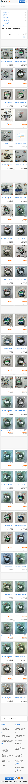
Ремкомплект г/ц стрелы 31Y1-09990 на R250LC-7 (7, 410)
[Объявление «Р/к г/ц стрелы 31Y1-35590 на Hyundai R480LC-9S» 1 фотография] (21, 340)
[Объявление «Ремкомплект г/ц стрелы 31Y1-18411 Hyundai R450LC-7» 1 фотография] (7, 517)
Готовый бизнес (18, 770)
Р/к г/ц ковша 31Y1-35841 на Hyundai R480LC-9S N (21, 369)
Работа (18, 3)
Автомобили (4, 725)
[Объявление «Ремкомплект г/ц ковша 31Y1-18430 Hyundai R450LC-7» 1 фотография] (7, 538)
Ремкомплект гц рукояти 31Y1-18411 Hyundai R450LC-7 (21, 505)
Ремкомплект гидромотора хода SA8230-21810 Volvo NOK (7, 102)
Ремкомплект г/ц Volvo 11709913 (7, 143)
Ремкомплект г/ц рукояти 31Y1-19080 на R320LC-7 (21, 546)
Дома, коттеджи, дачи (6, 736)
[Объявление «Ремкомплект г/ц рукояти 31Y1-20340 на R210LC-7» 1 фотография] (21, 558)
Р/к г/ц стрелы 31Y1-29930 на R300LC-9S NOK (7, 279)
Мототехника (4, 727)
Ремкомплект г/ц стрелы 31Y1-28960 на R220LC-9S (7, 635)
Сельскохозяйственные (19, 767)
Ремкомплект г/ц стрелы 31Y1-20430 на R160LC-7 (7, 594)
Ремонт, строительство (6, 761)
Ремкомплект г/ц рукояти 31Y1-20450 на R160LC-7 (21, 594)
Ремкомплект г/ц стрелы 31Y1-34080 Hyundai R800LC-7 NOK (21, 328)
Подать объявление (10, 778)
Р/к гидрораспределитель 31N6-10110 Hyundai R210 (21, 389)
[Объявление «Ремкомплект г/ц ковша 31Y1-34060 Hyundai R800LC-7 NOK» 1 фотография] (21, 292)
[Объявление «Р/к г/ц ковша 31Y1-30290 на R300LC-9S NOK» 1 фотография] (7, 292)
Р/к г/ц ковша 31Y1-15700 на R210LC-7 (7, 484)
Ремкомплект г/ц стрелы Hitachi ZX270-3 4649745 (7, 697)
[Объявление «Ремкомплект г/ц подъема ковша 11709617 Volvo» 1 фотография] (21, 115)
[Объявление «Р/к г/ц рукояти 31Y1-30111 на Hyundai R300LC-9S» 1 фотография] (21, 271)
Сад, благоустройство (6, 762)
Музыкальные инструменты (20, 759)
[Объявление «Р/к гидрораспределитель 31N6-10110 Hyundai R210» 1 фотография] (21, 382)
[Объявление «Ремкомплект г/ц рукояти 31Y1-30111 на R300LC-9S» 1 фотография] (21, 648)
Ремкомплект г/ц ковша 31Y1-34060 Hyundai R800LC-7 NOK (21, 300)
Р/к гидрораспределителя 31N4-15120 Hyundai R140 (7, 389)
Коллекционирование (19, 757)
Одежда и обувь (18, 725)
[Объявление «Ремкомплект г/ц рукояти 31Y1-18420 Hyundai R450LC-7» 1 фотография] (21, 517)
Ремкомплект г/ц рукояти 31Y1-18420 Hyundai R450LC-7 (21, 525)
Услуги (22, 3)
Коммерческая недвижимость (7, 740)
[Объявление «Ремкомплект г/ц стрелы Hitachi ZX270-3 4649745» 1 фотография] (7, 689)
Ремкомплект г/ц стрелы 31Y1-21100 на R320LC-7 (7, 615)
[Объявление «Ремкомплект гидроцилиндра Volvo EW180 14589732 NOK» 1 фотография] (7, 74)
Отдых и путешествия (19, 760)
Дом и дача (5, 18)
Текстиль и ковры (18, 740)
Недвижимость (12, 3)
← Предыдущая (6, 718)
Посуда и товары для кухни (20, 735)
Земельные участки (5, 737)
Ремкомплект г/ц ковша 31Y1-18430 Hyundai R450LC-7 (7, 546)
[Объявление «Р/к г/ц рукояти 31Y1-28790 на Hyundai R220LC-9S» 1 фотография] (21, 230)
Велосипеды (17, 755)
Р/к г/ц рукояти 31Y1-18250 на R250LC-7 (7, 505)
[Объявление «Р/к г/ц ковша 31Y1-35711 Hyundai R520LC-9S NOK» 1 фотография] (7, 361)
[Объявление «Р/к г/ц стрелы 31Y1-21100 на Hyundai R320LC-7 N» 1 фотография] (7, 230)
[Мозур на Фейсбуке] (22, 778)
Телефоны (17, 749)
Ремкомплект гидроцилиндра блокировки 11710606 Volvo (21, 143)
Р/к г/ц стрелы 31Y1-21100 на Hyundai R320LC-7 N (7, 238)
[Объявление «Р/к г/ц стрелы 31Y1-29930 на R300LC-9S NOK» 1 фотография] (7, 271)
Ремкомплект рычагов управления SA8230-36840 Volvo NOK (21, 102)
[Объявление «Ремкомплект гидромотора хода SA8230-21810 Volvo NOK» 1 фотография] (7, 94)
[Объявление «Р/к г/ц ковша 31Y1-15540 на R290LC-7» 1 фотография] (21, 456)
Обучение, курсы (5, 756)
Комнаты (3, 735)
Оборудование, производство (7, 755)
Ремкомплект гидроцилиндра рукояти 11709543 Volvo (7, 123)
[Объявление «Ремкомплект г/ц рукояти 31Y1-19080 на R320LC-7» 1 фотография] (21, 538)
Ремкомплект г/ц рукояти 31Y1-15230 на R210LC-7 (21, 430)
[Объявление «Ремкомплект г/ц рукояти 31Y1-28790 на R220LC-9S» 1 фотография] (21, 607)
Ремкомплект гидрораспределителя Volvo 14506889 (7, 197)
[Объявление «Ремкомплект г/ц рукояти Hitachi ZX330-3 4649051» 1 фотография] (7, 669)
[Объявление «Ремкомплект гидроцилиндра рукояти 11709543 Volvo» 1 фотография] (7, 115)
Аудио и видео (18, 743)
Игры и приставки (18, 744)
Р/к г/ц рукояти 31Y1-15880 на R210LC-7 (21, 484)
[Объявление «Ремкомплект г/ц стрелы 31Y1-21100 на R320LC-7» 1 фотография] (7, 607)
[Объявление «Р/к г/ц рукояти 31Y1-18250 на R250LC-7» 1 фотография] (7, 497)
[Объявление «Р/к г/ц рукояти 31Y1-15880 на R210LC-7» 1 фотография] (21, 476)
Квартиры (4, 734)
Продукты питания (18, 736)
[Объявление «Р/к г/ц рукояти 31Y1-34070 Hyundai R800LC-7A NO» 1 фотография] (7, 320)
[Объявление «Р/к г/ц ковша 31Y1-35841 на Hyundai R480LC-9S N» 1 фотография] (21, 361)
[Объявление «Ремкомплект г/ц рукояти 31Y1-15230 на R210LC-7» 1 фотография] (21, 423)
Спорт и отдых (6, 21)
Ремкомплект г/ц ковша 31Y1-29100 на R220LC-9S (21, 635)
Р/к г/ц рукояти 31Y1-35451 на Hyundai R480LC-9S (7, 348)
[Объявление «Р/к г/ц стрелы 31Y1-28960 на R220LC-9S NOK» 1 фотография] (7, 251)
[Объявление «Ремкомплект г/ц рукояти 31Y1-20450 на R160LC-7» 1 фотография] (21, 586)
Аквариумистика (18, 764)
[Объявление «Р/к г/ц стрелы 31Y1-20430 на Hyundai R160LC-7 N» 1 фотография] (7, 210)
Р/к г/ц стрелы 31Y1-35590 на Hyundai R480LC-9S (21, 348)
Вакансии (3, 744)
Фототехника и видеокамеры (20, 750)
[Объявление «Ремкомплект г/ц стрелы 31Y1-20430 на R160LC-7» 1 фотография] (7, 586)
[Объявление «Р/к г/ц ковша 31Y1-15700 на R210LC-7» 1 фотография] (7, 476)
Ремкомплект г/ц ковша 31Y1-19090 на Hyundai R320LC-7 (7, 566)
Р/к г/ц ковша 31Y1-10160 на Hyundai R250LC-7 (21, 410)
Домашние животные (19, 766)
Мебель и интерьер (19, 734)
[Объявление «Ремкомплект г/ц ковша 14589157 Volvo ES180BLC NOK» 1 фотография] (7, 53)
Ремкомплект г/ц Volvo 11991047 (21, 164)
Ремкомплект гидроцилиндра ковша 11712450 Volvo (7, 164)
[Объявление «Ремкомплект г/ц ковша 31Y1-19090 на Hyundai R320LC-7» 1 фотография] (7, 558)
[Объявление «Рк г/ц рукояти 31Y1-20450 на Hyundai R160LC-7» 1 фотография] (21, 210)
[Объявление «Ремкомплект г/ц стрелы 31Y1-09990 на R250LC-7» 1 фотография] (7, 402)
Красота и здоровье (19, 729)
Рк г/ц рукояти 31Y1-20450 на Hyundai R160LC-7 (21, 217)
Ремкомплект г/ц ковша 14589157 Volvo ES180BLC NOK (7, 61)
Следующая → (14, 718)
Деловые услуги (5, 751)
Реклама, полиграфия (6, 757)
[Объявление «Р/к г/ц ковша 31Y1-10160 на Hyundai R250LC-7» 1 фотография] (21, 402)
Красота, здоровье (5, 754)
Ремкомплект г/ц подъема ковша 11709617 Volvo (21, 123)
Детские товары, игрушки (20, 727)
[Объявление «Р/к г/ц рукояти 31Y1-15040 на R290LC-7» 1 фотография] (7, 423)
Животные (5, 23)
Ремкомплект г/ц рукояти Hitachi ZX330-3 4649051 (7, 676)
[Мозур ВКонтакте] (16, 778)
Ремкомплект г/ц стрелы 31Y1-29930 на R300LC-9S (7, 656)
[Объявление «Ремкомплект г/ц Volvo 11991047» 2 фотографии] (21, 156)
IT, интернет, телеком (6, 749)
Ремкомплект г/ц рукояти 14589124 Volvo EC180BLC (21, 197)
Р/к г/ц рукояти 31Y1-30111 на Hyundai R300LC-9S (21, 279)
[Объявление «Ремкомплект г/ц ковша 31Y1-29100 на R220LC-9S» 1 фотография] (21, 628)
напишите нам (19, 782)
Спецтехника (4, 728)
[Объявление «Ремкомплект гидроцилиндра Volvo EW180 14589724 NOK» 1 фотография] (21, 53)
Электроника (6, 20)
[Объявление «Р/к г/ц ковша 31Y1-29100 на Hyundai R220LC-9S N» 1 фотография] (21, 251)
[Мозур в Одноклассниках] (19, 778)
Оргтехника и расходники (20, 747)
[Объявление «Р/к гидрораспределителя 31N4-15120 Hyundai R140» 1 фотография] (7, 382)
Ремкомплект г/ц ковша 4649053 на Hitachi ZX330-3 (21, 676)
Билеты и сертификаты (19, 754)
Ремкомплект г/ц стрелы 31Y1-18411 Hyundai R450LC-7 (7, 525)
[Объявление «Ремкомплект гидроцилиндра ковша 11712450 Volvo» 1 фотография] (7, 156)
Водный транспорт (5, 729)
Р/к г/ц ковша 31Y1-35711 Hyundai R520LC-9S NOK (7, 369)
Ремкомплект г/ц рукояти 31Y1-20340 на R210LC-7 (21, 566)
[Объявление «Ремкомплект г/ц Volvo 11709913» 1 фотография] (7, 135)
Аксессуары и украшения (20, 728)
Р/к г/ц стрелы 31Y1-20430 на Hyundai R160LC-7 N (7, 217)
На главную (3, 6)
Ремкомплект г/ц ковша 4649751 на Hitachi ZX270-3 (21, 697)
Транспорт (5, 3)
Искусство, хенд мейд (6, 752)
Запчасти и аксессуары (6, 730)
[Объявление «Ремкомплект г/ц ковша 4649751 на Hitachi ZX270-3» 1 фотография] (21, 689)
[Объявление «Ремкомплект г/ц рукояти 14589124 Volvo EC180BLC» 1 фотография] (21, 189)
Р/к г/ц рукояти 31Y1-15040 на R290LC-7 (7, 430)
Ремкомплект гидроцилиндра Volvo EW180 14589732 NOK (7, 82)
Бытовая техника (18, 732)
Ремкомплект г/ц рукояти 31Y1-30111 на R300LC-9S (21, 656)
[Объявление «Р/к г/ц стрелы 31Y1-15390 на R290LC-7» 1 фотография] (7, 456)
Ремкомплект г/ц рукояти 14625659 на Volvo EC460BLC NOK (21, 82)
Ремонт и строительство (19, 737)
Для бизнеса (6, 25)
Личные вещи (6, 17)
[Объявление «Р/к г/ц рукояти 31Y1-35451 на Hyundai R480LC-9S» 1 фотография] (7, 340)
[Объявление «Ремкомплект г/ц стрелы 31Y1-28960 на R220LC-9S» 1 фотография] (7, 628)
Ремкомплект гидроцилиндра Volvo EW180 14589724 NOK (21, 61)
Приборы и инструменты (20, 748)
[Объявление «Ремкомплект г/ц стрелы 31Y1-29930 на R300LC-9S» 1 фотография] (7, 648)
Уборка (3, 765)
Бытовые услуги (5, 750)
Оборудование (18, 771)
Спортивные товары (19, 761)
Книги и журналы (18, 756)
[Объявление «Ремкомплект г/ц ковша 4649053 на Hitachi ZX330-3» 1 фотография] (21, 669)
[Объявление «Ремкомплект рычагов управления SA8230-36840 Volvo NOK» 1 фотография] (21, 94)
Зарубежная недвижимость (7, 741)
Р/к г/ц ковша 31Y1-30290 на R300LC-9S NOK (7, 300)
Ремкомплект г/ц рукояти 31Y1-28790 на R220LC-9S (21, 615)
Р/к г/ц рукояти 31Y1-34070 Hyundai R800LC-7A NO (7, 328)
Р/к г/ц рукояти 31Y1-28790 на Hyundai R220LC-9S (21, 238)
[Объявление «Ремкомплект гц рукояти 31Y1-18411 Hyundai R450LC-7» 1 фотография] (21, 497)
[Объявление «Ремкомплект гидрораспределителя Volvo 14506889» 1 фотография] (7, 189)
